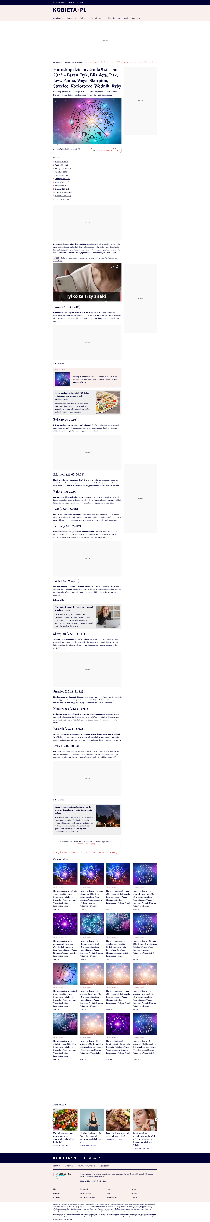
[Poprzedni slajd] (53, 1119)
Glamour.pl (56, 1193)
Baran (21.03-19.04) (61, 161)
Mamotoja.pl (83, 1189)
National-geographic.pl (87, 1197)
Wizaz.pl (134, 1193)
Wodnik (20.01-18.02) (63, 196)
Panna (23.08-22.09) (62, 179)
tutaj (70, 1219)
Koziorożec (76, 852)
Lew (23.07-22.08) (61, 175)
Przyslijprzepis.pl (111, 1197)
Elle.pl (55, 1189)
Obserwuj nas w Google (104, 150)
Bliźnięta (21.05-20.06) (63, 168)
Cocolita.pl (56, 1197)
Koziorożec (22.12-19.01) (64, 192)
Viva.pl (134, 1189)
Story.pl (134, 1197)
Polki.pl (108, 1193)
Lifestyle (112, 852)
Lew (86, 852)
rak (56, 852)
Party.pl (108, 1189)
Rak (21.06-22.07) (61, 172)
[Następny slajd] (156, 1119)
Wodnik (64, 852)
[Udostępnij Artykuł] (118, 150)
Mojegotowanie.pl (85, 1193)
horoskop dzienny (99, 852)
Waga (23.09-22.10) (62, 182)
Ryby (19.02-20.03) (62, 199)
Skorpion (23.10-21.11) (62, 185)
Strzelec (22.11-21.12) (62, 189)
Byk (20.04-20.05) (61, 165)
